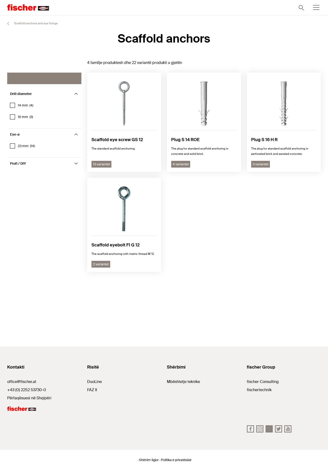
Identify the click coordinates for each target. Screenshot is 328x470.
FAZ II (92, 389)
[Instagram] (259, 428)
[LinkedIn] (269, 428)
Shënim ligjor (149, 460)
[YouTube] (288, 428)
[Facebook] (250, 428)
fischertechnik (259, 389)
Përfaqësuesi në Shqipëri (29, 398)
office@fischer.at (21, 381)
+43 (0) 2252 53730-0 (26, 389)
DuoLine (94, 381)
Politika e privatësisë (176, 460)
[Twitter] (278, 428)
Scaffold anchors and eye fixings (35, 23)
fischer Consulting (263, 381)
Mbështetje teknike (183, 381)
